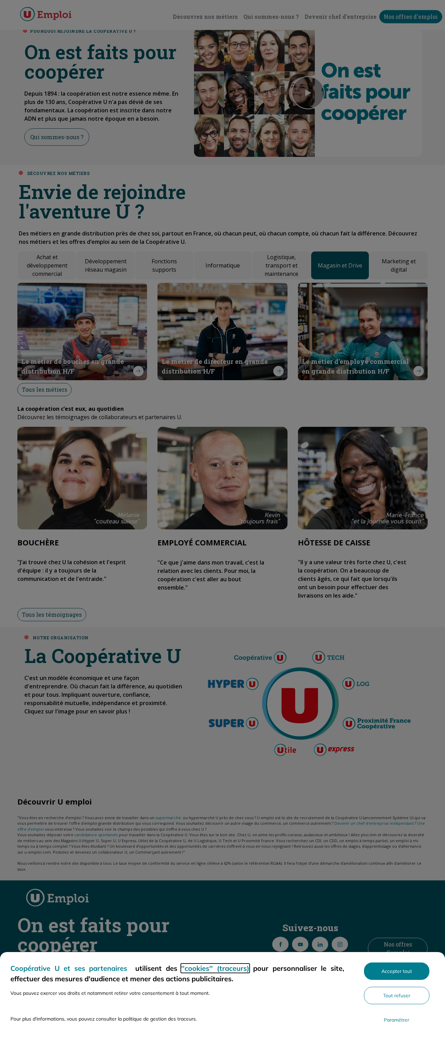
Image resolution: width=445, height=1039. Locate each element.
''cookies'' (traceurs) (215, 968)
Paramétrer (396, 1020)
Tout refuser (396, 995)
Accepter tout (396, 971)
